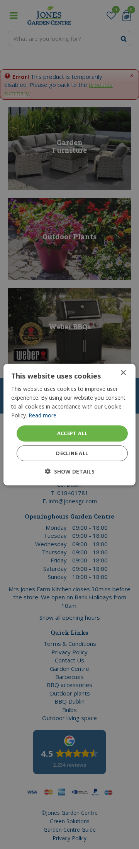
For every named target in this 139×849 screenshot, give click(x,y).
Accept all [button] (72, 433)
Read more (42, 415)
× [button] (123, 372)
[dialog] (69, 424)
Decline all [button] (72, 453)
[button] (70, 471)
